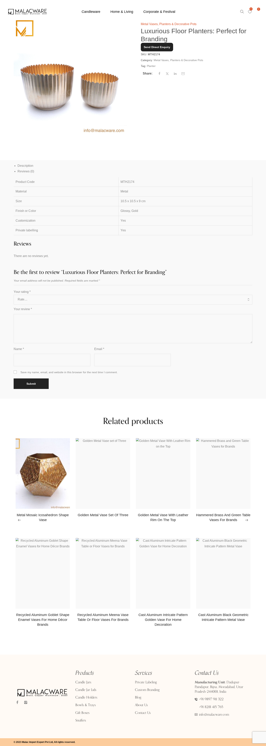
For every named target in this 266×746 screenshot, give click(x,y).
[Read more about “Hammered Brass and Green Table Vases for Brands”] (218, 507)
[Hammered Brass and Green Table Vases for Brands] (223, 473)
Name (19, 349)
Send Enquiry (43, 537)
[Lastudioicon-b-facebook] (17, 702)
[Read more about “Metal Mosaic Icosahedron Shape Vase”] (38, 507)
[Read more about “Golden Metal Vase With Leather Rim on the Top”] (158, 507)
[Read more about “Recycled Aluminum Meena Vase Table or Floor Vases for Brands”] (98, 607)
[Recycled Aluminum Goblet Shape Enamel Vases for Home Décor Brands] (43, 573)
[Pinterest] (34, 702)
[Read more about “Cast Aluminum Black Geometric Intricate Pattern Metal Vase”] (218, 607)
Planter (151, 66)
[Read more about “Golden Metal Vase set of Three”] (98, 507)
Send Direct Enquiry (157, 47)
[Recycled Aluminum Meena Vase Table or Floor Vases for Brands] (103, 573)
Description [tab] (25, 165)
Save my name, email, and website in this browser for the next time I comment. (69, 372)
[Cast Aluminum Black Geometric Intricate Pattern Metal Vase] (223, 573)
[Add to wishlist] (48, 507)
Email (99, 349)
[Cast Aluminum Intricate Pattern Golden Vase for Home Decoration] (163, 573)
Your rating (22, 291)
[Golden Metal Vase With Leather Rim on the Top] (163, 473)
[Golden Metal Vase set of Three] (103, 473)
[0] (250, 12)
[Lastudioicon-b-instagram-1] (25, 702)
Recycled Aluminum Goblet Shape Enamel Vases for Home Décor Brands (42, 620)
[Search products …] (242, 11)
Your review (23, 309)
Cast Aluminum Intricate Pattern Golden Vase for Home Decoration (163, 620)
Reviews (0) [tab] (26, 171)
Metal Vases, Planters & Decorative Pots (168, 24)
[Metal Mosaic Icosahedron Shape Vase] (43, 473)
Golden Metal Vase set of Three (103, 515)
